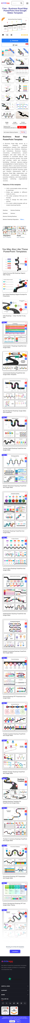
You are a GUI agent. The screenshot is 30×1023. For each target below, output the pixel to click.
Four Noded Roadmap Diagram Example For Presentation (15, 295)
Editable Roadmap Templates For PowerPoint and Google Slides (12, 802)
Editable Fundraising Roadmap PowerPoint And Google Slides (14, 652)
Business (13, 213)
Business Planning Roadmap (10, 216)
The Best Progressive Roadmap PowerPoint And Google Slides (15, 941)
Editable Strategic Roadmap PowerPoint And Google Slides (14, 772)
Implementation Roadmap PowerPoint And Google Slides (14, 614)
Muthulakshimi (23, 123)
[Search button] (21, 3)
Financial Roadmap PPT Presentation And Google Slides (14, 697)
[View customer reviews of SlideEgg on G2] (14, 983)
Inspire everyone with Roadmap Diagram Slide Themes (14, 273)
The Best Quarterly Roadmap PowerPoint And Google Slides (14, 734)
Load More (15, 951)
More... (22, 219)
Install (22, 127)
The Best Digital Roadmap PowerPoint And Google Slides (14, 449)
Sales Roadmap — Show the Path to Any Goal (14, 316)
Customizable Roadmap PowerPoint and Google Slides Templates (14, 373)
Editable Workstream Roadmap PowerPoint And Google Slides (14, 486)
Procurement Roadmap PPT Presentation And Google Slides (14, 877)
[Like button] (3, 35)
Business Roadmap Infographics (11, 219)
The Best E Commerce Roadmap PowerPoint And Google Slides (15, 839)
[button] (26, 259)
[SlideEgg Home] (15, 961)
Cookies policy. (16, 1019)
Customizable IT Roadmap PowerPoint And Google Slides (14, 346)
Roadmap (5, 210)
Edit (21, 45)
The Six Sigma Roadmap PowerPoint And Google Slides (14, 569)
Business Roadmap (15, 210)
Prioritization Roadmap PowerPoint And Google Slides (13, 531)
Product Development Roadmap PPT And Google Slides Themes (14, 904)
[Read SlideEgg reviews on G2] (5, 983)
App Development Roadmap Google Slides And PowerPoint (14, 411)
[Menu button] (27, 3)
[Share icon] (7, 35)
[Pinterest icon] (11, 35)
